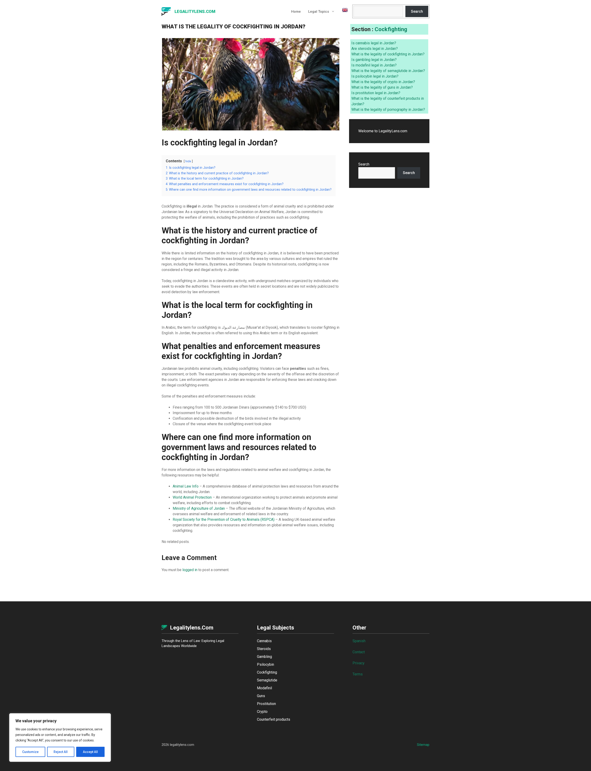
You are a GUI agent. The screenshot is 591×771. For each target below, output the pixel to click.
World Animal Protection (192, 497)
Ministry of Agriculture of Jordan (199, 508)
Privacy (359, 663)
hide (188, 161)
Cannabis (264, 641)
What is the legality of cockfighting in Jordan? (388, 54)
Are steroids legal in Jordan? (374, 48)
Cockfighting (391, 29)
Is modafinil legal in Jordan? (374, 65)
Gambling (264, 656)
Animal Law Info (186, 486)
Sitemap (423, 745)
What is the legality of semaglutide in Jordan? (388, 71)
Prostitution (266, 704)
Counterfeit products (273, 719)
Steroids (264, 649)
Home (296, 11)
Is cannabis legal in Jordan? (373, 43)
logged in (189, 570)
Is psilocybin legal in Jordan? (374, 76)
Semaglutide (267, 680)
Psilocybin (265, 664)
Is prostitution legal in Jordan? (375, 93)
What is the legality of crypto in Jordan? (383, 82)
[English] (343, 11)
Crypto (262, 711)
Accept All (90, 752)
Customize (30, 752)
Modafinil (264, 688)
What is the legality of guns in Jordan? (382, 87)
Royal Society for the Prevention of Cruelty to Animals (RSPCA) (223, 519)
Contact (359, 652)
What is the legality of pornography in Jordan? (388, 109)
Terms (358, 674)
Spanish (359, 641)
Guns (261, 696)
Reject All (61, 752)
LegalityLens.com (195, 11)
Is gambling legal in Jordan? (374, 59)
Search (417, 11)
